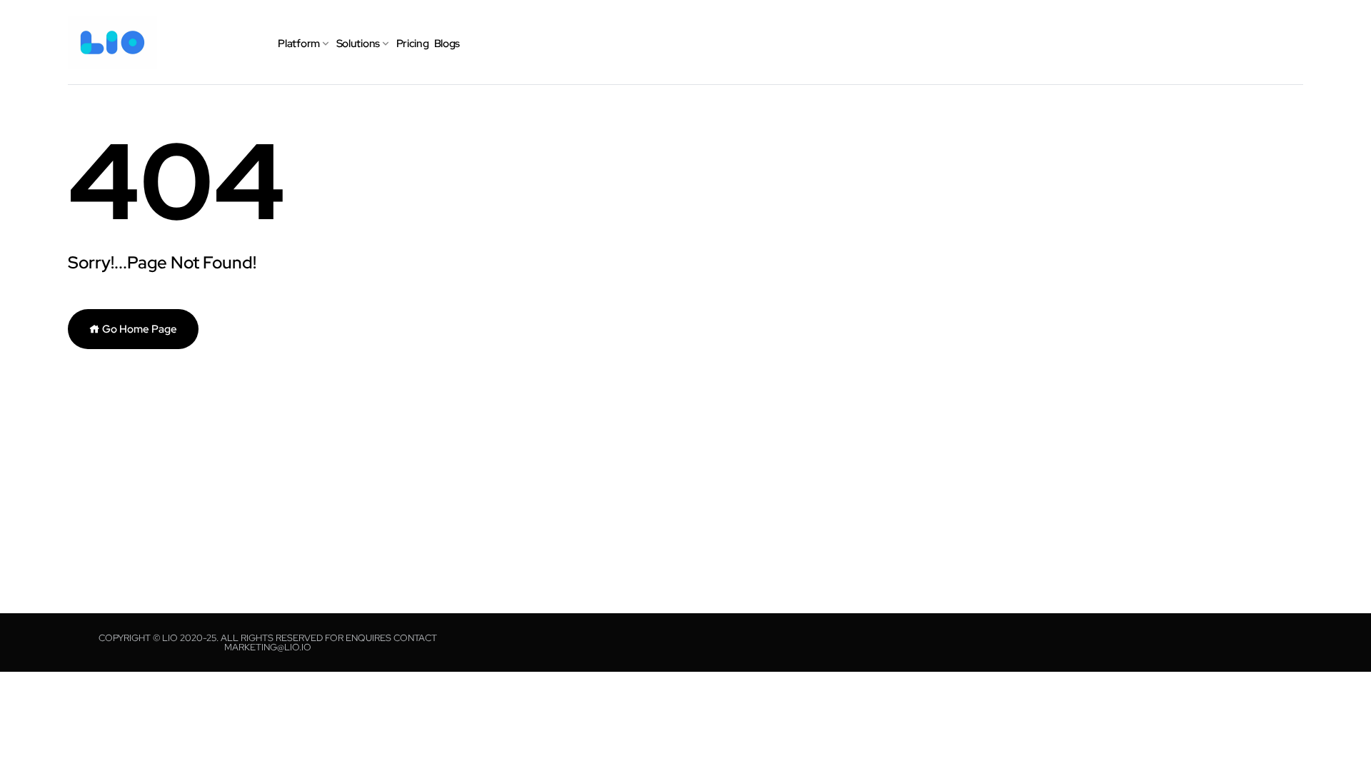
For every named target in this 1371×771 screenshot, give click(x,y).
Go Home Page (138, 329)
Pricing (412, 43)
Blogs (447, 43)
